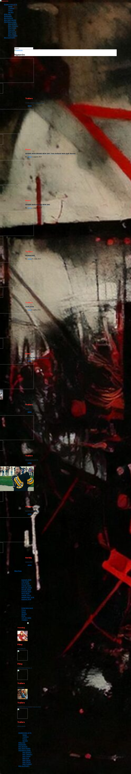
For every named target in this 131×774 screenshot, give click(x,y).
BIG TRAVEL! (13, 26)
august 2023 (26, 591)
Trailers (11, 8)
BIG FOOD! (12, 28)
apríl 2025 (25, 584)
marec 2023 (26, 595)
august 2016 (26, 599)
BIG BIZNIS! (8, 18)
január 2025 (26, 590)
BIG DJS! (11, 30)
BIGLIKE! (7, 14)
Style (23, 616)
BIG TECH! (12, 34)
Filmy (10, 10)
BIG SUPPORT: (9, 38)
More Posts (18, 571)
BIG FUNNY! (12, 36)
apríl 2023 (25, 593)
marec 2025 (26, 586)
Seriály (11, 12)
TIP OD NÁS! (26, 618)
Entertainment (27, 608)
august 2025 (26, 580)
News (10, 6)
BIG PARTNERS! (10, 20)
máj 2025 (25, 582)
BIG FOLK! (12, 32)
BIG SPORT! (12, 24)
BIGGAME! (8, 16)
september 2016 (27, 597)
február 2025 (26, 588)
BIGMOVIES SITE (10, 4)
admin (30, 106)
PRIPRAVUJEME (10, 22)
